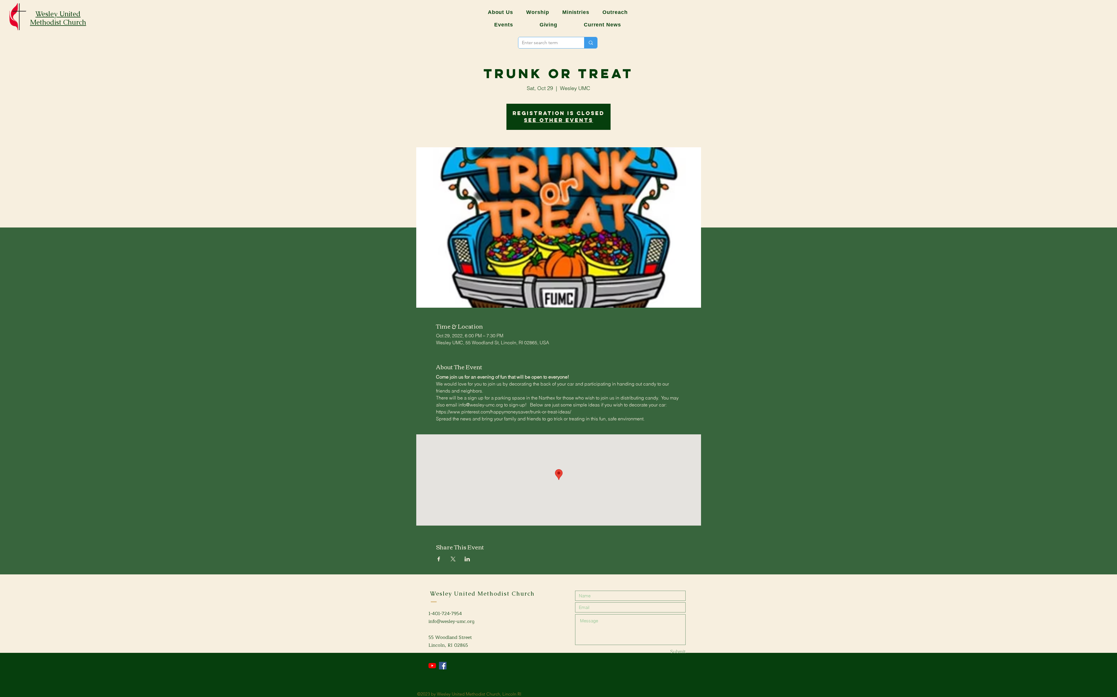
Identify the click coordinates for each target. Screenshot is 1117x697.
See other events (558, 120)
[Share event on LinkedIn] (467, 559)
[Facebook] (443, 665)
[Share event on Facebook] (439, 559)
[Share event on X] (453, 559)
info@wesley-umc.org (451, 621)
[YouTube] (432, 665)
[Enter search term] (590, 42)
